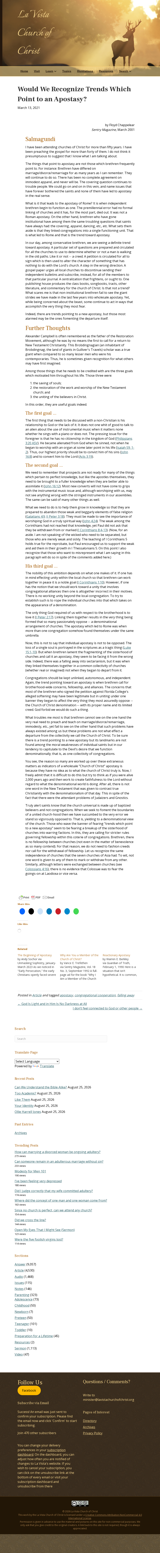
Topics (66, 71)
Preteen (20, 1318)
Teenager (22, 1324)
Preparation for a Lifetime (34, 1336)
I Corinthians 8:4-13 (92, 530)
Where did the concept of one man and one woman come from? (61, 1200)
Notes (19, 1289)
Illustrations (85, 71)
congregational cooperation (95, 995)
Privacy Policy (92, 1433)
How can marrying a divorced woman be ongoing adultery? (57, 1152)
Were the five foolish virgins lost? (39, 1239)
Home (24, 71)
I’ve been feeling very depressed (38, 1181)
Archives (21, 1133)
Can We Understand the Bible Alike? (41, 1087)
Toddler (20, 1330)
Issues (19, 1283)
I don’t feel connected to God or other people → (107, 1008)
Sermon (20, 1348)
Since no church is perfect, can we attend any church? (53, 1210)
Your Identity (24, 1105)
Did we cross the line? (30, 1220)
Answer (20, 1264)
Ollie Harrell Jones (28, 1112)
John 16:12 (52, 486)
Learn (49, 71)
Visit (37, 71)
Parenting (22, 1295)
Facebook (29, 1390)
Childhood (22, 1305)
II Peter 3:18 (55, 516)
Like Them (22, 1099)
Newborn (21, 1312)
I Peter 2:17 (44, 617)
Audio (19, 1276)
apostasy (66, 995)
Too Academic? (25, 1093)
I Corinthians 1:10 (90, 582)
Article (37, 995)
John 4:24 (90, 521)
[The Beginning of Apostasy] (39, 965)
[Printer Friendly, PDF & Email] (36, 897)
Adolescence (24, 1299)
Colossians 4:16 (36, 869)
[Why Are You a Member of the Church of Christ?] (81, 967)
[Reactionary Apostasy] (124, 965)
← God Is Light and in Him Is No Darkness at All (52, 1004)
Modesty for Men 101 (30, 1171)
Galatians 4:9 (35, 516)
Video (19, 1354)
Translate (47, 1066)
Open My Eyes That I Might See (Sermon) (45, 1230)
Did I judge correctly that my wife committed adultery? (54, 1191)
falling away (125, 995)
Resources (106, 71)
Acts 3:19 (85, 456)
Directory (90, 1421)
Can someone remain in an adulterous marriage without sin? (59, 1161)
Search (123, 71)
